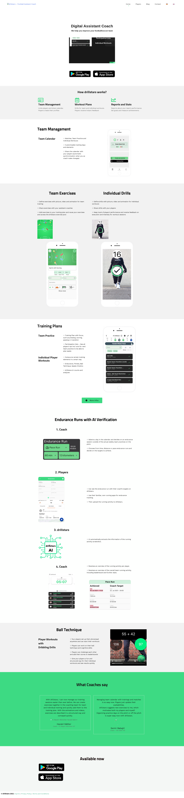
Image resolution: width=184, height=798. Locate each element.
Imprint (17, 794)
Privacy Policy (26, 794)
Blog (148, 4)
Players (138, 4)
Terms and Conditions (41, 794)
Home (128, 4)
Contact (158, 4)
